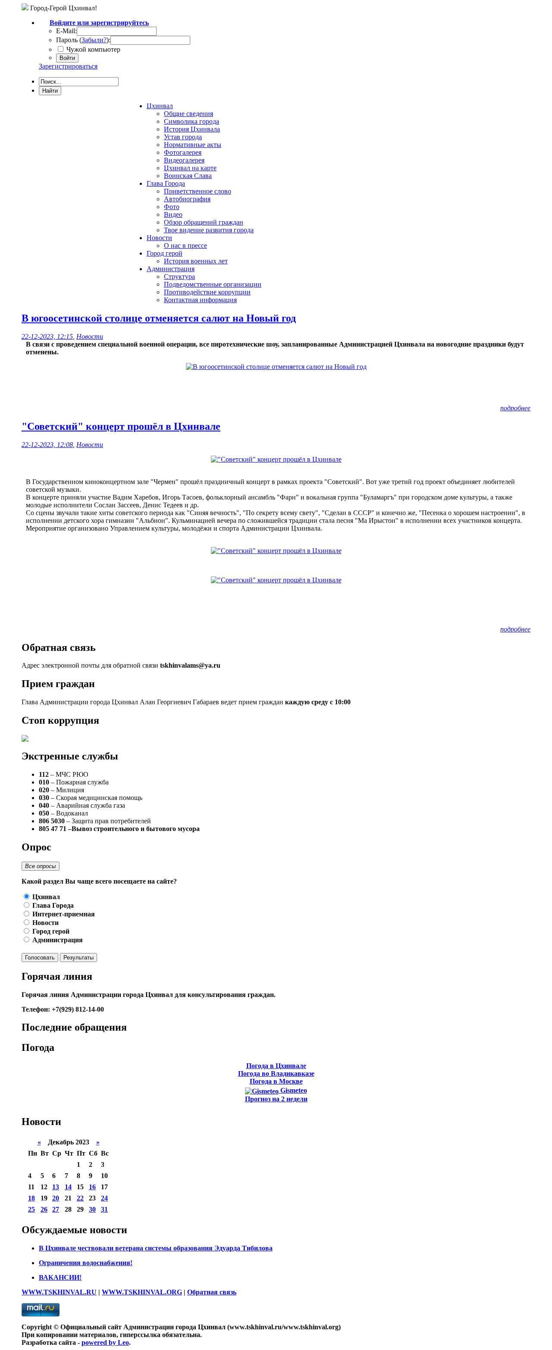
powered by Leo (105, 1342)
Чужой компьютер (92, 49)
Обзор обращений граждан (203, 222)
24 (104, 1198)
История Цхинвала (192, 129)
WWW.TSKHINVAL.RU (59, 1292)
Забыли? (94, 40)
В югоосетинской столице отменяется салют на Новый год (159, 318)
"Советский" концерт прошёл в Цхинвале (121, 426)
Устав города (183, 137)
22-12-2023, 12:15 (47, 336)
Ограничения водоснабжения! (85, 1262)
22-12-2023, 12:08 (47, 444)
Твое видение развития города (209, 230)
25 (31, 1209)
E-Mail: (66, 30)
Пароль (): (83, 40)
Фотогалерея (182, 152)
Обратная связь (211, 1292)
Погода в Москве (276, 1081)
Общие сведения (188, 113)
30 (92, 1209)
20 (55, 1198)
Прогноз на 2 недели (276, 1099)
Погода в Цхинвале (276, 1065)
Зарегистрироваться (68, 66)
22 (80, 1198)
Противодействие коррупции (207, 292)
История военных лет (196, 261)
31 (104, 1209)
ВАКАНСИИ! (60, 1277)
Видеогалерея (184, 160)
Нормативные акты (192, 144)
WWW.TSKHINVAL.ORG (142, 1292)
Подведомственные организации (212, 284)
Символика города (191, 121)
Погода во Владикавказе (276, 1073)
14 (68, 1187)
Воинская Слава (188, 175)
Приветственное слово (197, 191)
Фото (171, 206)
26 (44, 1209)
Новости (89, 336)
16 (92, 1187)
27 (55, 1209)
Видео (173, 214)
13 (55, 1187)
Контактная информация (200, 299)
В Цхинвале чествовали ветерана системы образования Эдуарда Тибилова (156, 1248)
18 (31, 1198)
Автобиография (187, 199)
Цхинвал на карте (190, 168)
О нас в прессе (185, 245)
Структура (179, 276)
